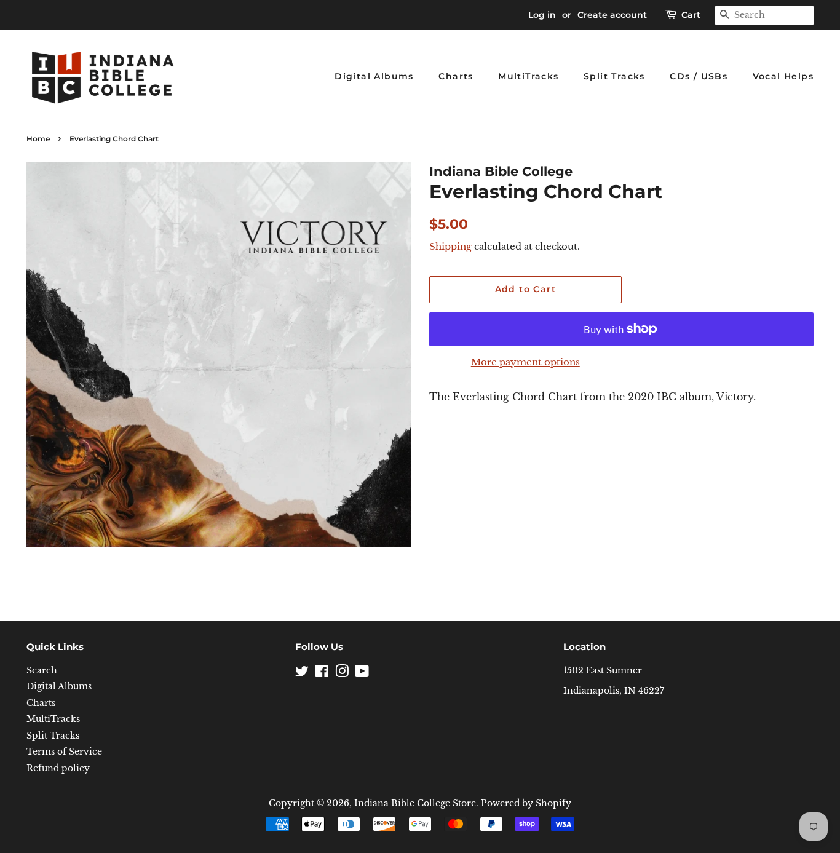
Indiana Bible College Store (415, 803)
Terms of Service (64, 752)
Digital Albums (374, 76)
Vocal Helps (783, 76)
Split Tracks (614, 76)
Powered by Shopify (526, 803)
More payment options (525, 362)
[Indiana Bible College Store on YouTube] (362, 674)
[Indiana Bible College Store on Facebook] (322, 674)
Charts (455, 76)
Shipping (450, 246)
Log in (542, 14)
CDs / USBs (698, 76)
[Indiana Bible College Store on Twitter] (302, 674)
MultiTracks (528, 76)
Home (38, 138)
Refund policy (58, 768)
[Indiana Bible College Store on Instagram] (342, 674)
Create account (612, 14)
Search (41, 670)
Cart (690, 14)
